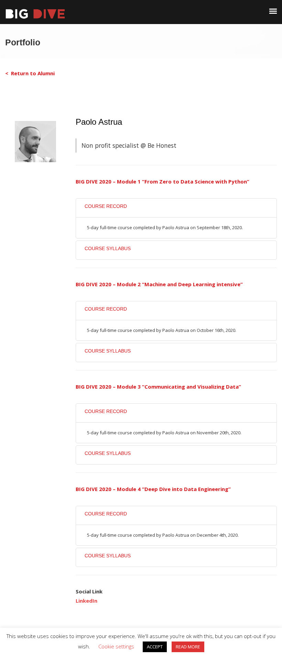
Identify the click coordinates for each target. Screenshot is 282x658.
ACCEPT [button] (155, 647)
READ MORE (188, 647)
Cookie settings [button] (116, 646)
